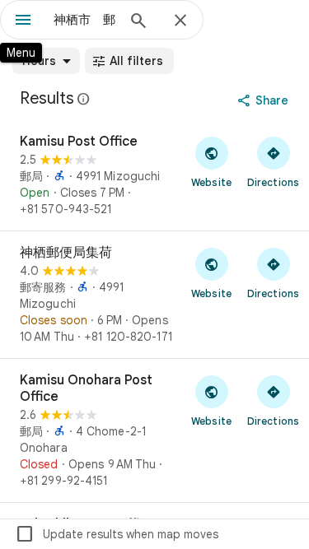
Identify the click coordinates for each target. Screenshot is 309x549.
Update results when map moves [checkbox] (116, 534)
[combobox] (84, 20)
